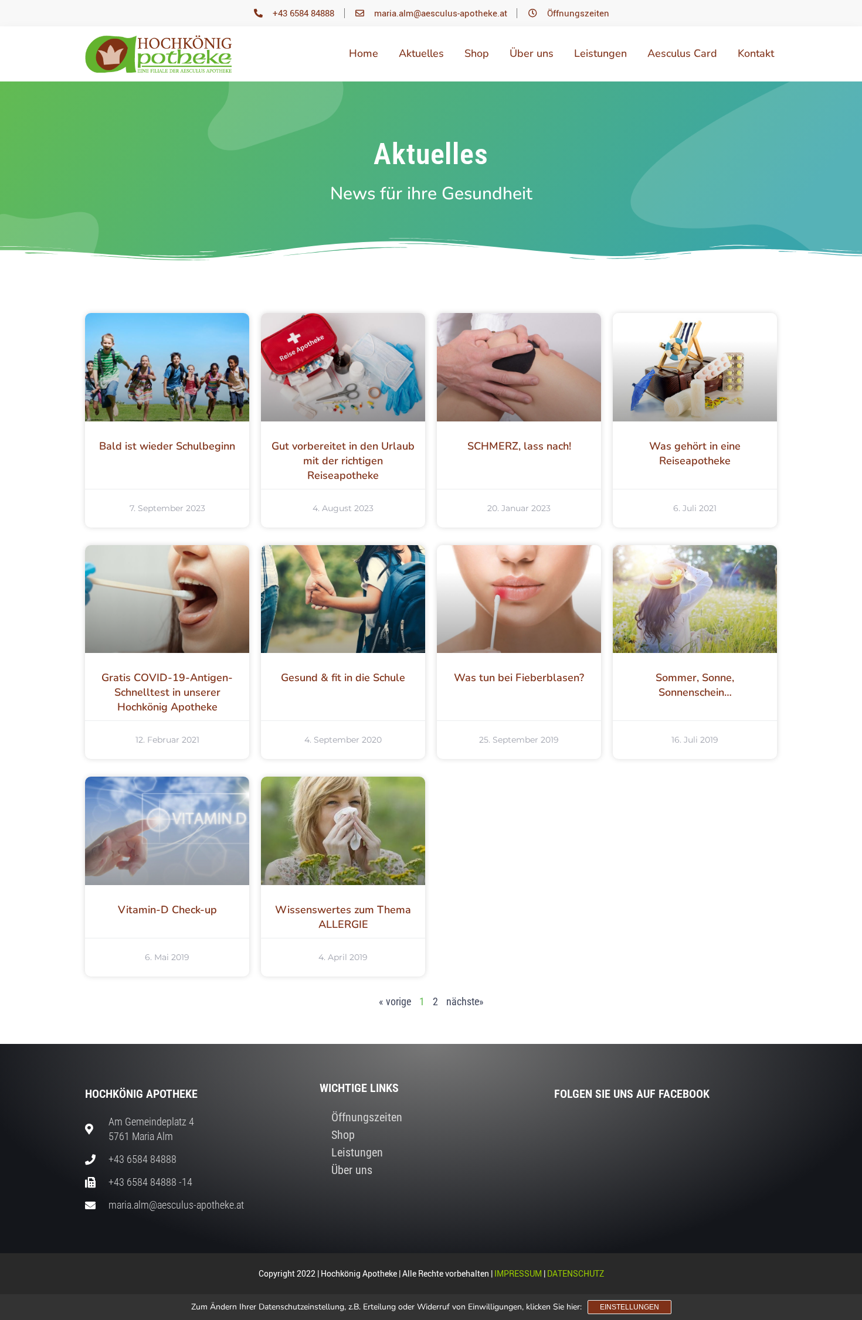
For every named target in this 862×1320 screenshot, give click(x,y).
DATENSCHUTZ (575, 1273)
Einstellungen (629, 1307)
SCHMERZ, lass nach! (519, 446)
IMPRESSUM (518, 1273)
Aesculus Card (682, 53)
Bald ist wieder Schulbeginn (167, 446)
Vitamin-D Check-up (167, 910)
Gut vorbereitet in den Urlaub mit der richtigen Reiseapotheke (343, 460)
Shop (476, 53)
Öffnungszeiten (366, 1117)
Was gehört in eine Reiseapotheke (695, 453)
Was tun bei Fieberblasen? (519, 678)
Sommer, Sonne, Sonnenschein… (695, 685)
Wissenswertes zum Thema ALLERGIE (343, 917)
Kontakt (756, 53)
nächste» (465, 1001)
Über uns (532, 53)
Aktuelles (421, 53)
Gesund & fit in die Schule (343, 678)
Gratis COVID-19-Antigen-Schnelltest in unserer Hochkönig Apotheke (167, 692)
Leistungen (600, 53)
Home (363, 53)
